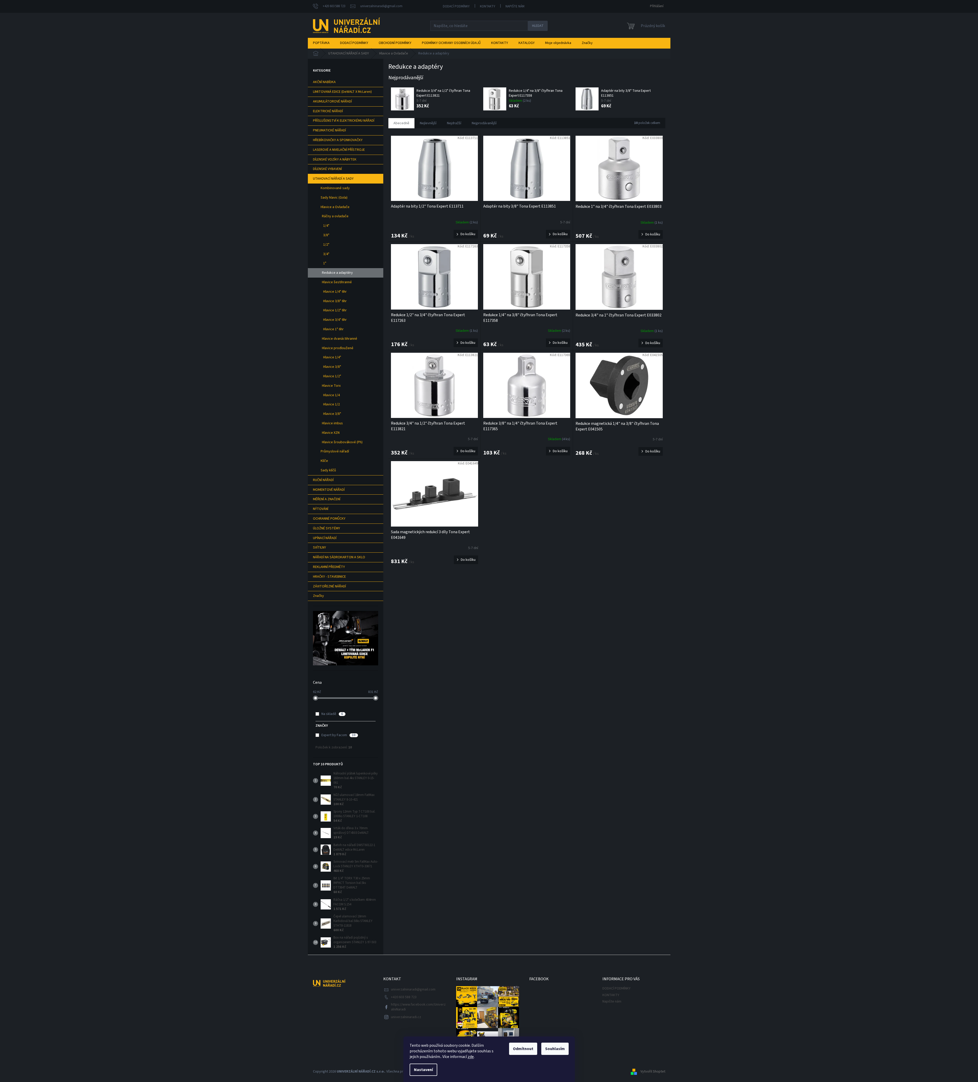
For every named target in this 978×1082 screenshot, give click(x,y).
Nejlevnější (428, 123)
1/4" (326, 225)
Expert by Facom (338, 735)
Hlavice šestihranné (337, 282)
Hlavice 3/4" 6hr (335, 319)
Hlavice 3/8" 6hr (335, 301)
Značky (318, 595)
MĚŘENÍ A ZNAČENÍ (326, 499)
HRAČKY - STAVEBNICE (329, 576)
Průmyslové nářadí (335, 451)
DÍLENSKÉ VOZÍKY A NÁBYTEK (334, 159)
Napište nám (514, 6)
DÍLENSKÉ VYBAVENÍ (327, 169)
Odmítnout (523, 1049)
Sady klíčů (328, 470)
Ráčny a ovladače (335, 216)
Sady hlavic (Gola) (334, 197)
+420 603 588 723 (404, 997)
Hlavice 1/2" (332, 376)
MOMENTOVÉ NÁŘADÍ (329, 489)
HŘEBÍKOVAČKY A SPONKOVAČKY (338, 140)
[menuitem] (321, 43)
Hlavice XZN (331, 432)
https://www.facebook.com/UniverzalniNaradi (418, 1007)
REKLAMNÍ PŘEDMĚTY (329, 567)
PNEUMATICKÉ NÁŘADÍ (329, 130)
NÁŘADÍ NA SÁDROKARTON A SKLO (339, 557)
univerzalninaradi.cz (406, 1017)
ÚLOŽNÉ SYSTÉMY (326, 528)
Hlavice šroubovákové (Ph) (342, 442)
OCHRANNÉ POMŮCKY (329, 518)
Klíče (324, 460)
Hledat (538, 25)
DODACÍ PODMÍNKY (456, 6)
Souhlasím (555, 1049)
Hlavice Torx (331, 385)
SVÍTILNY (319, 547)
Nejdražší (454, 123)
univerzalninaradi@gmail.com (413, 989)
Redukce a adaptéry (337, 272)
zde (471, 1057)
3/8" (326, 235)
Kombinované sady (335, 188)
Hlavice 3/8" (332, 366)
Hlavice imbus (332, 423)
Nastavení (423, 1070)
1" (324, 263)
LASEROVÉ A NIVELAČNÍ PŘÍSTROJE (339, 149)
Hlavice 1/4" (332, 357)
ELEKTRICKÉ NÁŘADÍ (328, 111)
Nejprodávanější (484, 123)
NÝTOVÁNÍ (320, 508)
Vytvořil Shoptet (652, 1071)
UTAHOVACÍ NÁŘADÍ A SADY (333, 178)
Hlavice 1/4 (331, 395)
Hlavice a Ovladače (335, 207)
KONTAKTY (487, 6)
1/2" (326, 244)
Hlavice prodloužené (337, 348)
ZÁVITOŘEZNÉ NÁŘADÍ (329, 586)
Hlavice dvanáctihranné (339, 338)
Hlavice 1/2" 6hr (335, 310)
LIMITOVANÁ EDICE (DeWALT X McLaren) (342, 91)
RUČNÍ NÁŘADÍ (323, 480)
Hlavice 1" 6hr (333, 329)
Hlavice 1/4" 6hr (335, 291)
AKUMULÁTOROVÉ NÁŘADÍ (332, 101)
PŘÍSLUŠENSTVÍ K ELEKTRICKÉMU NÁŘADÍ (343, 120)
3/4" (326, 254)
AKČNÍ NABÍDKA (324, 82)
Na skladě (332, 713)
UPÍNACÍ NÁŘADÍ (324, 538)
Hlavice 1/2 (331, 404)
